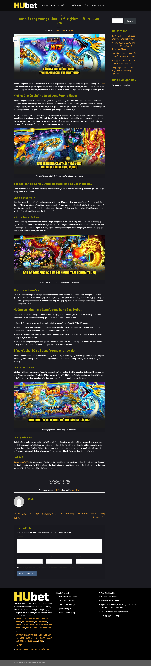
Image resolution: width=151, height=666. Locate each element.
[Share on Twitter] (55, 482)
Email (49, 557)
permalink (75, 490)
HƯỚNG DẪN (98, 5)
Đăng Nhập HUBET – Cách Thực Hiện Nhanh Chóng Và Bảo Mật (123, 71)
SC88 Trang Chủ (35, 635)
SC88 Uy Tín (21, 635)
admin (70, 30)
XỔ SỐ (86, 5)
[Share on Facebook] (51, 482)
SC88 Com (21, 641)
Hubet (102, 84)
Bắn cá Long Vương (22, 462)
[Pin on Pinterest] (63, 482)
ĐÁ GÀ (64, 5)
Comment (21, 537)
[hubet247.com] (25, 5)
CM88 (18, 619)
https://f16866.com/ (25, 649)
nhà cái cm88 (34, 619)
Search (115, 16)
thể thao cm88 (42, 625)
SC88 (40, 641)
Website (79, 557)
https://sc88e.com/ (43, 638)
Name (20, 557)
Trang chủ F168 (42, 649)
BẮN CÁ (55, 5)
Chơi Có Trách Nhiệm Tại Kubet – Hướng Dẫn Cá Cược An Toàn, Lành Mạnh (124, 46)
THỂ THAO (75, 5)
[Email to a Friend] (59, 482)
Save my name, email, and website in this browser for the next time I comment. (52, 568)
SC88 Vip (30, 638)
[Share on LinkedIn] (68, 482)
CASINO (44, 5)
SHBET (20, 645)
